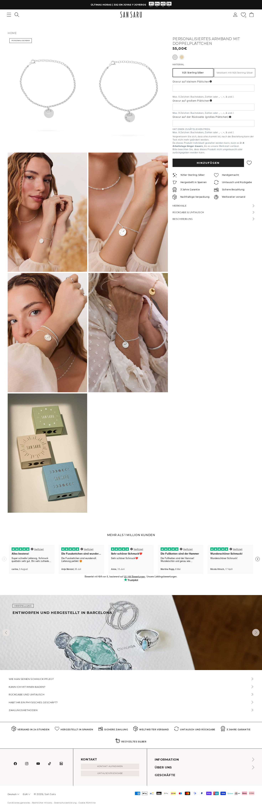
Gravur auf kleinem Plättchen (191, 81)
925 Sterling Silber (193, 72)
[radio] (175, 57)
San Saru (50, 794)
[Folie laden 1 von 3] (130, 667)
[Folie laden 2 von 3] (133, 667)
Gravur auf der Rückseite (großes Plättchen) (201, 117)
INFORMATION (167, 759)
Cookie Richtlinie (87, 803)
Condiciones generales (19, 803)
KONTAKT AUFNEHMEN (110, 766)
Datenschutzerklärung (65, 803)
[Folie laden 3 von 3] (136, 667)
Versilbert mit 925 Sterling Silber (235, 72)
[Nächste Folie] (256, 632)
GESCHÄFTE (165, 775)
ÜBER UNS (163, 767)
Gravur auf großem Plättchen (191, 100)
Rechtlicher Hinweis (42, 803)
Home (12, 33)
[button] (17, 14)
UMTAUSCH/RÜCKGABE (110, 773)
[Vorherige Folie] (6, 632)
